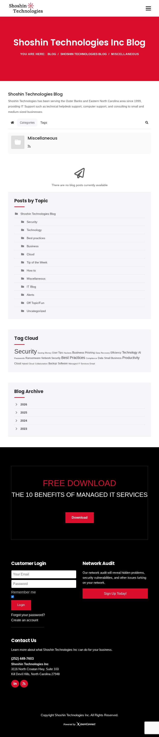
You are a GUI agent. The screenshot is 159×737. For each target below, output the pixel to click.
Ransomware (33, 358)
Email (92, 363)
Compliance (91, 358)
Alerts (30, 294)
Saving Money (44, 353)
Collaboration (41, 363)
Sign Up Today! (115, 593)
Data (100, 358)
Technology (34, 230)
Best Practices (73, 358)
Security (32, 222)
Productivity (131, 358)
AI (139, 352)
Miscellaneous (42, 138)
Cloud (30, 254)
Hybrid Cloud (28, 363)
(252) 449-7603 (22, 658)
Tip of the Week (37, 262)
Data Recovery (103, 353)
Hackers (67, 353)
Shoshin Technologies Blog (38, 213)
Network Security (50, 358)
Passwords (19, 358)
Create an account (24, 620)
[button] (147, 123)
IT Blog (31, 286)
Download (80, 517)
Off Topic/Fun (35, 303)
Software (63, 363)
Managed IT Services (79, 363)
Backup (52, 363)
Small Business (113, 358)
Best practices (36, 238)
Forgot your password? (28, 615)
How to (31, 270)
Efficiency (116, 352)
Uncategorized (36, 311)
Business (33, 246)
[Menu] (148, 8)
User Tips (57, 352)
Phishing (90, 352)
